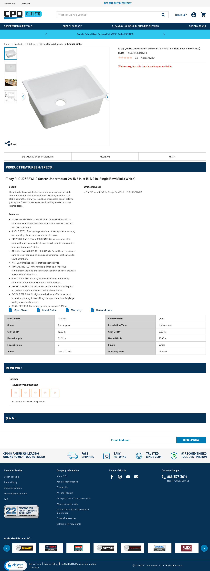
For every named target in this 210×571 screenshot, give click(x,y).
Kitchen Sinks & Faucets (51, 44)
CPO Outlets (25, 3)
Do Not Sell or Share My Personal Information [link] (73, 511)
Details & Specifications (38, 156)
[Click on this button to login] (193, 14)
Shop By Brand (197, 26)
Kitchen (31, 44)
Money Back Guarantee (15, 493)
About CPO (62, 476)
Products (18, 44)
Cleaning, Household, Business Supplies (135, 26)
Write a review (147, 58)
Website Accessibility (67, 504)
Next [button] (164, 34)
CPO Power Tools (9, 3)
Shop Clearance (72, 26)
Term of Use (35, 563)
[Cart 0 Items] (203, 14)
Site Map (34, 567)
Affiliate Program (65, 492)
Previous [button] (46, 34)
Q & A (172, 156)
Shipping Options (13, 487)
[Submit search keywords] (163, 15)
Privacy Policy (51, 563)
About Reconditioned (67, 481)
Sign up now (191, 439)
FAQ (6, 499)
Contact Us (62, 487)
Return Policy (10, 482)
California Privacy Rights (69, 523)
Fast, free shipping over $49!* (118, 3)
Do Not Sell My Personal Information (78, 563)
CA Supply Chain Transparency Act (74, 498)
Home (7, 44)
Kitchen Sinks (74, 44)
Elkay (121, 53)
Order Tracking (11, 476)
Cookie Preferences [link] (66, 518)
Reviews (105, 156)
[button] (11, 53)
